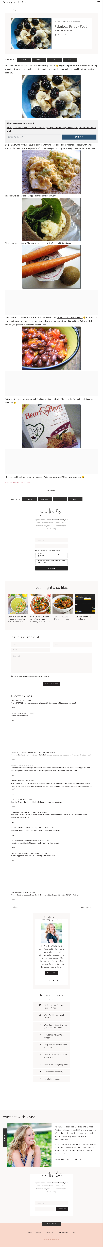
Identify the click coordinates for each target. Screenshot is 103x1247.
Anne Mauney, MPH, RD (64, 30)
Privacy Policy (63, 1232)
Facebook (39, 59)
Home (7, 10)
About (30, 1232)
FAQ (74, 1232)
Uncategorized (15, 10)
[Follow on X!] (53, 980)
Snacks (28, 482)
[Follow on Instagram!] (45, 980)
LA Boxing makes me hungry (69, 317)
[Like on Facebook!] (49, 980)
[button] (51, 557)
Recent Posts (50, 1232)
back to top (51, 1223)
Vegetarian (8, 482)
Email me (5, 1137)
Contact (39, 1232)
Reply (13, 708)
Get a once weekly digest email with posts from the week (51, 561)
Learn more (51, 972)
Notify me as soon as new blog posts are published (51, 554)
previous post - (86, 907)
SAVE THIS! (79, 137)
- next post (15, 907)
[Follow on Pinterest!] (57, 980)
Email (70, 59)
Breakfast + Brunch (19, 482)
